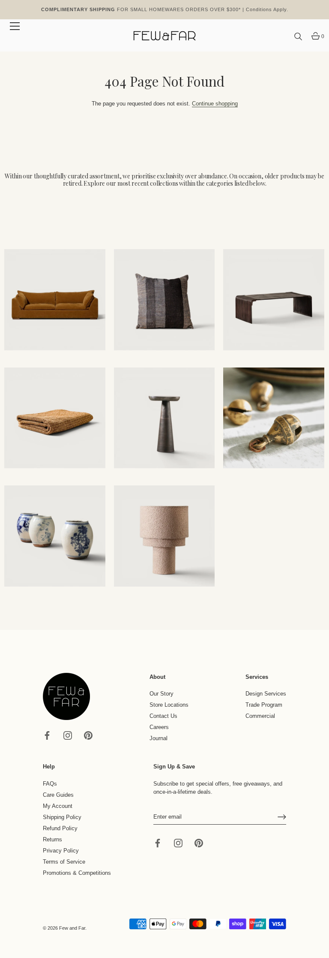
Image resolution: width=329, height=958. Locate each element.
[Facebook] (47, 735)
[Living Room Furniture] (164, 418)
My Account (57, 806)
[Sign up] (282, 817)
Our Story (161, 693)
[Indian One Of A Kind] (273, 418)
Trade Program (263, 705)
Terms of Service (64, 862)
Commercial (260, 716)
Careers (159, 727)
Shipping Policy (62, 817)
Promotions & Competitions (77, 873)
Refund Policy (60, 828)
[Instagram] (67, 735)
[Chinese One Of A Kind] (54, 536)
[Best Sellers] (54, 299)
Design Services (265, 693)
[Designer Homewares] (54, 418)
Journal (158, 738)
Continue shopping (215, 103)
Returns (52, 839)
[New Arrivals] (164, 299)
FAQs (50, 783)
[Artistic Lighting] (164, 536)
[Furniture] (273, 299)
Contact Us (163, 716)
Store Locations (169, 705)
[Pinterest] (88, 735)
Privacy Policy (61, 850)
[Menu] (15, 26)
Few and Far (72, 928)
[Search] (298, 36)
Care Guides (58, 795)
